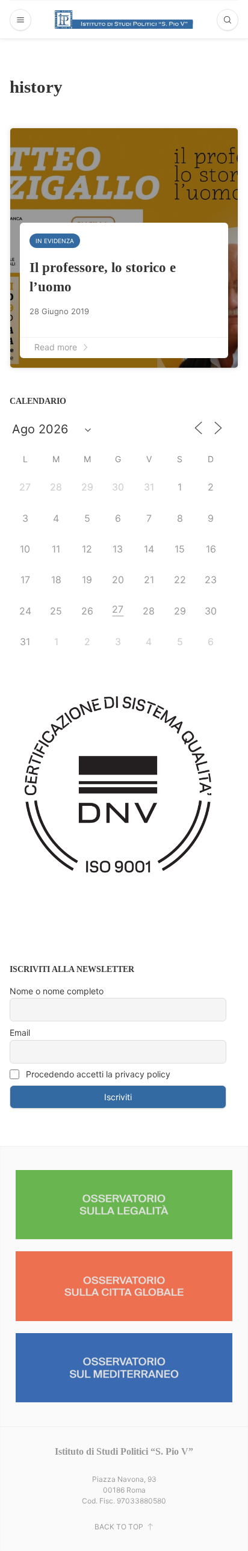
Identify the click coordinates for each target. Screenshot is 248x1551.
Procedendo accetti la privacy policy (96, 1074)
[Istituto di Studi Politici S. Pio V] (124, 19)
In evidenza (55, 240)
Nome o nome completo (57, 991)
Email (20, 1032)
